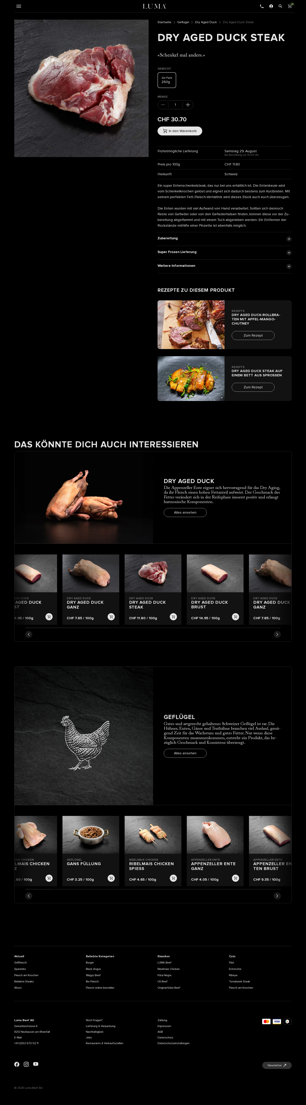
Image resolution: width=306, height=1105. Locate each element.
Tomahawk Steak (239, 981)
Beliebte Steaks (24, 981)
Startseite (164, 22)
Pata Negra (164, 975)
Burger (90, 962)
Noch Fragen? (94, 1020)
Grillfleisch (20, 962)
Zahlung (162, 1020)
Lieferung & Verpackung (100, 1026)
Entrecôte (235, 969)
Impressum (164, 1026)
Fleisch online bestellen (100, 987)
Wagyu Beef (93, 975)
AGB (160, 1031)
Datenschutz (165, 1037)
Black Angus (93, 969)
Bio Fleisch (92, 981)
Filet (231, 962)
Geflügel (183, 22)
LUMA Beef (164, 962)
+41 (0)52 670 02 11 (26, 1043)
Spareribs (20, 969)
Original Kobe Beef (169, 987)
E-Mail (18, 1037)
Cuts (232, 956)
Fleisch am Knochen (26, 975)
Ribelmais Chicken (169, 969)
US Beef (163, 981)
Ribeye (233, 975)
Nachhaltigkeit (94, 1031)
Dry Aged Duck (206, 22)
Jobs (89, 1037)
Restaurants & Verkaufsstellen (104, 1043)
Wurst (18, 987)
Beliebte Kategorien (100, 956)
